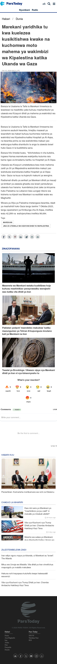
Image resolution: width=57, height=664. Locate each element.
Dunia (19, 19)
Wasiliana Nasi (33, 638)
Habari (6, 19)
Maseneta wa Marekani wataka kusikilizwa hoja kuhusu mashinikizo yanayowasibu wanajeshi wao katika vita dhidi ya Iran (26, 288)
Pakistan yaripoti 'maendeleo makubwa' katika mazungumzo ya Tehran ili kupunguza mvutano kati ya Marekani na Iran (27, 331)
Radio (35, 9)
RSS (30, 640)
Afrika (7, 643)
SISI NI (31, 636)
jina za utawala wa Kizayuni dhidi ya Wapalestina (26, 226)
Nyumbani (24, 9)
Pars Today (12, 3)
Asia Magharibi (10, 638)
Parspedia (8, 647)
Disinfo (7, 650)
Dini (6, 645)
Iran (6, 640)
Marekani (7, 222)
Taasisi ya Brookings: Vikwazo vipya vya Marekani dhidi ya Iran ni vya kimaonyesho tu (28, 372)
